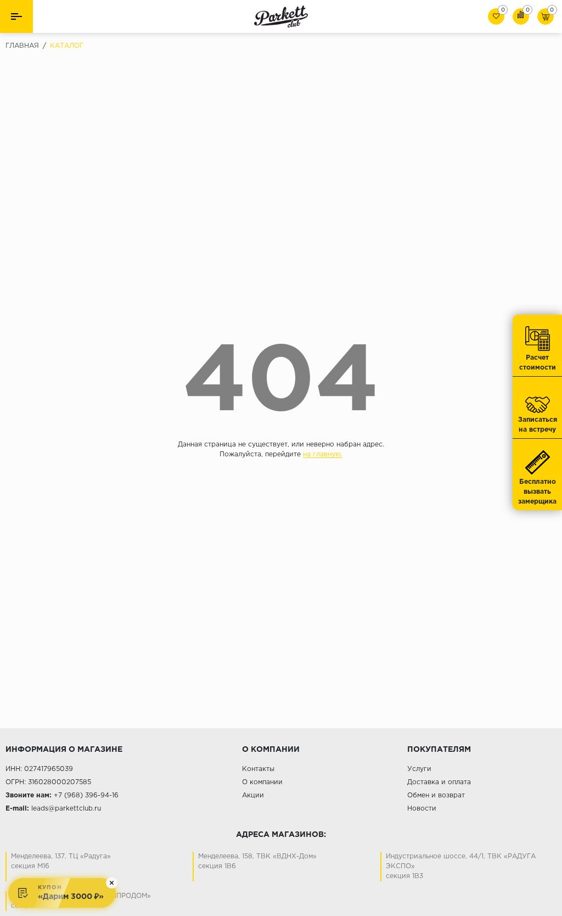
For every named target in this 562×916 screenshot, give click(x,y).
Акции (253, 795)
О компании (262, 782)
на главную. (322, 454)
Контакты (258, 769)
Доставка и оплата (439, 782)
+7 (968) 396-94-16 (86, 795)
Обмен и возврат (436, 795)
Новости (421, 809)
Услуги (419, 769)
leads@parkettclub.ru (66, 809)
